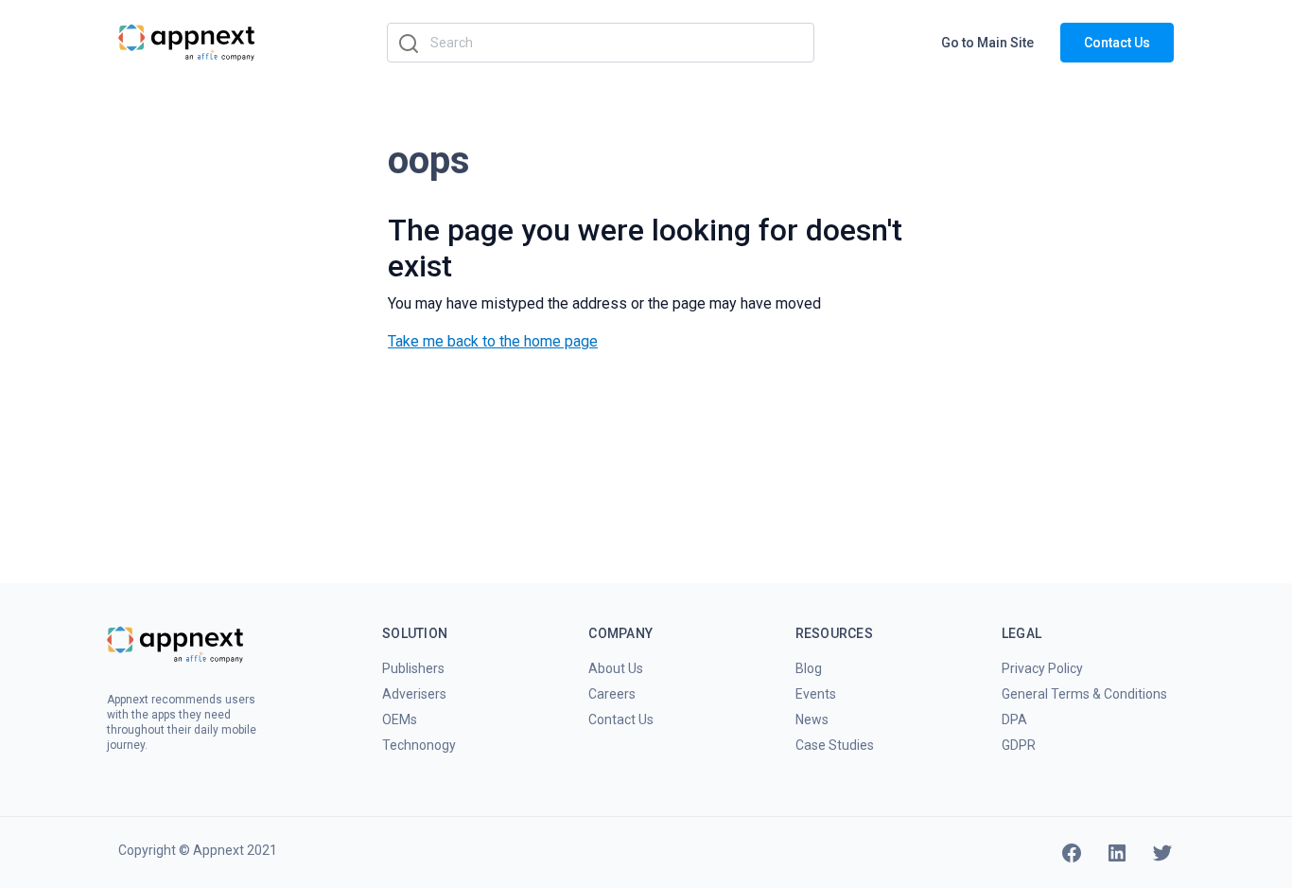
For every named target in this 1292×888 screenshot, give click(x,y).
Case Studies (834, 745)
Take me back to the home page (493, 341)
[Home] (186, 41)
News (812, 719)
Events (815, 694)
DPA (1014, 719)
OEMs (399, 719)
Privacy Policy (1042, 668)
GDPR (1019, 745)
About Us (615, 668)
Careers (612, 694)
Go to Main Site (987, 42)
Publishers (413, 668)
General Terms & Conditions (1084, 694)
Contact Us (1117, 42)
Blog (808, 668)
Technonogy (419, 745)
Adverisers (414, 694)
